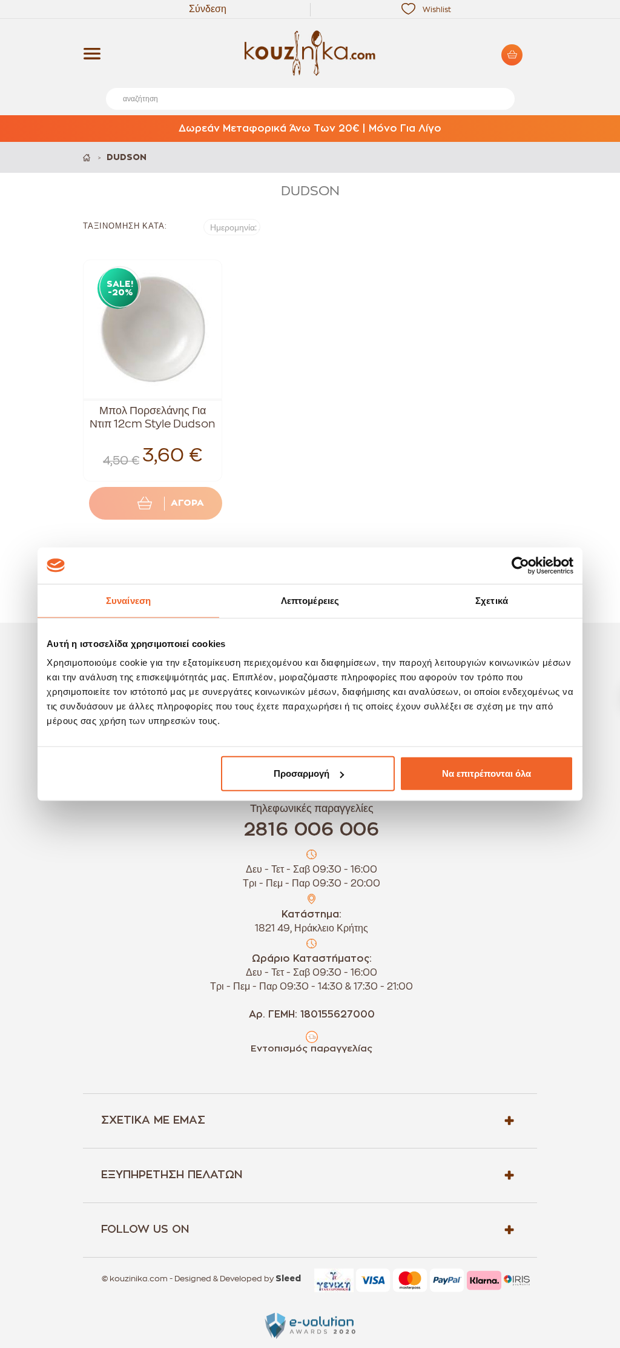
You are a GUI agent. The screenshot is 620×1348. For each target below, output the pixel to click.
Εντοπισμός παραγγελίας (311, 1048)
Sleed (288, 1279)
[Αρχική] (87, 157)
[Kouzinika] (310, 53)
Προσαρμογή (301, 773)
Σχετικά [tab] (491, 600)
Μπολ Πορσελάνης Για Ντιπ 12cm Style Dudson (152, 417)
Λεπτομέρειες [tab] (310, 600)
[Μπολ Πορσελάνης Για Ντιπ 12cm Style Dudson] (152, 329)
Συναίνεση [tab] (128, 600)
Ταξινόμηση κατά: (125, 226)
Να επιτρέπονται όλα (486, 773)
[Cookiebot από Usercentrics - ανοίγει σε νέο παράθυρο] (520, 565)
